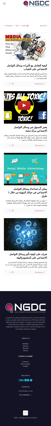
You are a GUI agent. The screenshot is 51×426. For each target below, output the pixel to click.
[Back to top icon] (25, 412)
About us (25, 346)
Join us (25, 350)
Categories (9, 26)
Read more (38, 84)
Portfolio (25, 344)
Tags (17, 26)
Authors (24, 26)
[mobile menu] (4, 4)
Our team (25, 348)
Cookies (25, 366)
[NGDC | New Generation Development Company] (36, 4)
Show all (43, 26)
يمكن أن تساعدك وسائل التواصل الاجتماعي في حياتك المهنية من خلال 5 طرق (27, 192)
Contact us (25, 362)
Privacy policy (25, 364)
